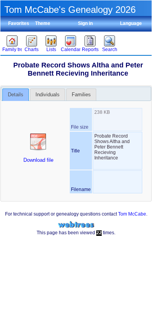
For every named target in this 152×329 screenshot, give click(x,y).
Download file (38, 160)
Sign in (85, 23)
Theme (42, 23)
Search (109, 49)
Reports (90, 49)
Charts (32, 49)
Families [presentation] (81, 94)
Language (131, 23)
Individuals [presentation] (47, 94)
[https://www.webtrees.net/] (76, 225)
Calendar (70, 49)
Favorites (18, 23)
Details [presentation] (15, 94)
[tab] (15, 94)
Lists (51, 49)
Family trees (12, 49)
